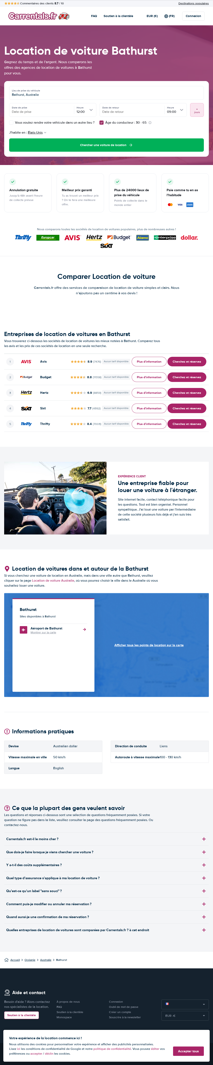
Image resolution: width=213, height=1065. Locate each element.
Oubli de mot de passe (123, 1007)
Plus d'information (149, 362)
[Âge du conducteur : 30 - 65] (101, 123)
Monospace (64, 1017)
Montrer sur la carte (43, 632)
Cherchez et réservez (187, 362)
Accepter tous (188, 1051)
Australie (45, 960)
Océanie (30, 960)
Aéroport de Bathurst (46, 628)
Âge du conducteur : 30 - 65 (126, 123)
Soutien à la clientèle (118, 16)
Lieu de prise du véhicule (26, 90)
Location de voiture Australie (53, 581)
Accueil (15, 960)
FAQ (94, 16)
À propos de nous (68, 1001)
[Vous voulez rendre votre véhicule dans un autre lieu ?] (11, 123)
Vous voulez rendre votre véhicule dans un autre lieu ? (54, 123)
